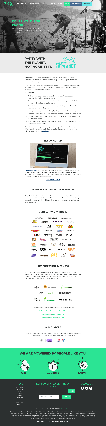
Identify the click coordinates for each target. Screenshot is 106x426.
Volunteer (76, 4)
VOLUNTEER (20, 402)
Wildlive (61, 317)
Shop (60, 4)
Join (67, 4)
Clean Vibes (63, 311)
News (44, 4)
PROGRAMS (19, 387)
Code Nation (54, 421)
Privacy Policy (65, 409)
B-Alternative (44, 311)
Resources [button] (34, 4)
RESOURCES (20, 389)
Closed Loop (46, 314)
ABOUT (20, 393)
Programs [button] (22, 4)
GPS (53, 314)
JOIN (19, 400)
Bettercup (53, 311)
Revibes (45, 317)
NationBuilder (64, 421)
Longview (60, 314)
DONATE (19, 404)
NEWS (20, 391)
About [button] (52, 4)
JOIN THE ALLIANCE (53, 180)
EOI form (45, 131)
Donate (87, 4)
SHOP (20, 396)
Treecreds (53, 317)
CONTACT (20, 398)
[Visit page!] (94, 4)
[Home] (9, 4)
